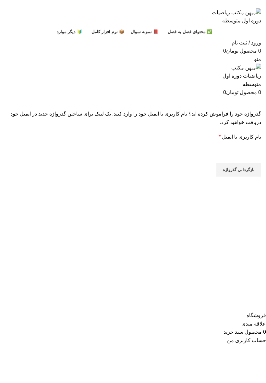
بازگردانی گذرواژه (239, 169)
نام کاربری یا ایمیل (240, 137)
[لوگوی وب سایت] (233, 16)
